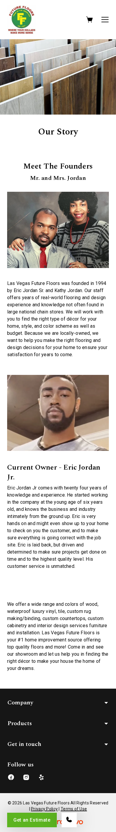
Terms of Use (74, 808)
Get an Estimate (32, 820)
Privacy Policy (44, 808)
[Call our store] (69, 820)
